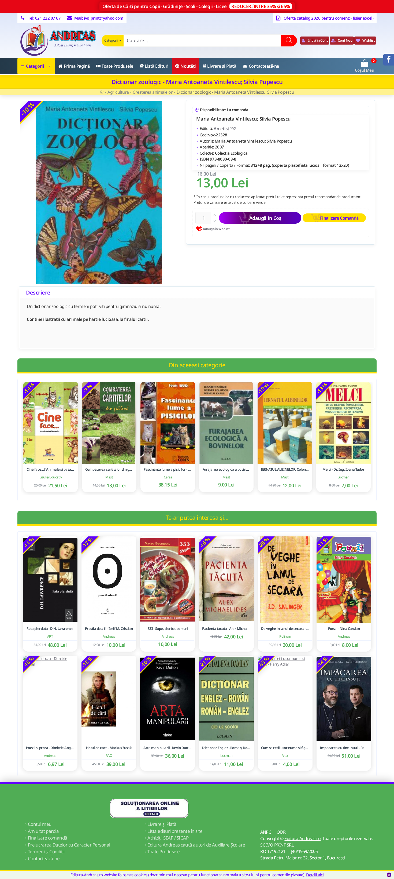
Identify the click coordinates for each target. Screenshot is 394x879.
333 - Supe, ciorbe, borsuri (168, 628)
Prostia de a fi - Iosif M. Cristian (109, 628)
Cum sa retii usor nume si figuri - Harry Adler (285, 748)
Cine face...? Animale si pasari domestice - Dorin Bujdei (51, 469)
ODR (281, 832)
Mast (109, 477)
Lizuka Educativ (50, 477)
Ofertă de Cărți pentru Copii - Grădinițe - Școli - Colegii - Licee (196, 6)
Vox (285, 755)
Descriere (38, 292)
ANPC (265, 832)
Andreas (109, 636)
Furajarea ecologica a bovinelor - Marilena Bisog (226, 469)
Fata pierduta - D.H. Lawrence (50, 628)
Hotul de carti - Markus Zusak (109, 748)
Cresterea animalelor (153, 92)
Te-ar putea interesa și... (197, 517)
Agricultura (118, 92)
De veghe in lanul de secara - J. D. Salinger (285, 628)
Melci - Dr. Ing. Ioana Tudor (343, 469)
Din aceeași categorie (197, 365)
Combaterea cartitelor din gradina (109, 469)
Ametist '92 (225, 129)
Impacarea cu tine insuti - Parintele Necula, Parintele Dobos (344, 748)
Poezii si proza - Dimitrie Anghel (50, 748)
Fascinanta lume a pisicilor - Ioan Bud (168, 469)
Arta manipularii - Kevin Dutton (167, 748)
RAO (109, 755)
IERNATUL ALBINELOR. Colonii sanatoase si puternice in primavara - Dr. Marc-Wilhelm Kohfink (285, 469)
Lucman (343, 477)
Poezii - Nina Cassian (344, 628)
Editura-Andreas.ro (302, 838)
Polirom (285, 636)
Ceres (168, 477)
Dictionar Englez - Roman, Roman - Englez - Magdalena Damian (226, 748)
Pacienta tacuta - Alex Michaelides (226, 628)
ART (50, 636)
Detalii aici (315, 874)
